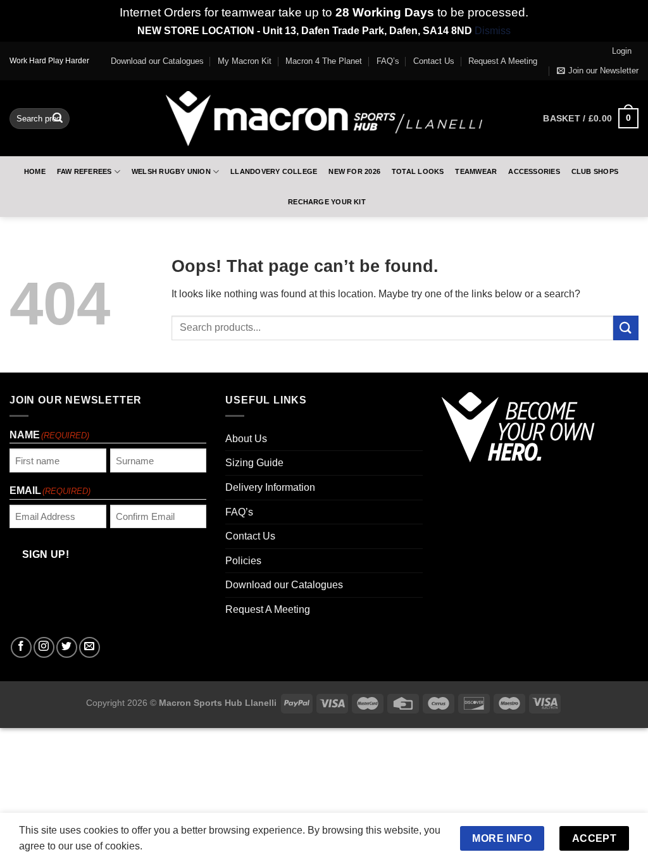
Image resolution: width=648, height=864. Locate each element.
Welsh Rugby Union (171, 171)
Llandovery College (273, 171)
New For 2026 (354, 171)
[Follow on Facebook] (21, 647)
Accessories (533, 171)
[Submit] (57, 118)
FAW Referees (84, 171)
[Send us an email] (89, 647)
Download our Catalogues (157, 61)
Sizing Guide (254, 462)
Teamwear (476, 171)
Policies (243, 560)
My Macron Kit (244, 61)
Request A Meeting (502, 61)
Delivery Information (270, 487)
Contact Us (433, 61)
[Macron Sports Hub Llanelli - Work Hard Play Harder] (324, 118)
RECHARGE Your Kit (327, 202)
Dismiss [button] (493, 30)
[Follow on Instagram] (44, 647)
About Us (246, 438)
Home (35, 171)
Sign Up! (46, 554)
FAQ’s (388, 61)
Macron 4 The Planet (323, 61)
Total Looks (418, 171)
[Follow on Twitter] (66, 647)
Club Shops (594, 171)
